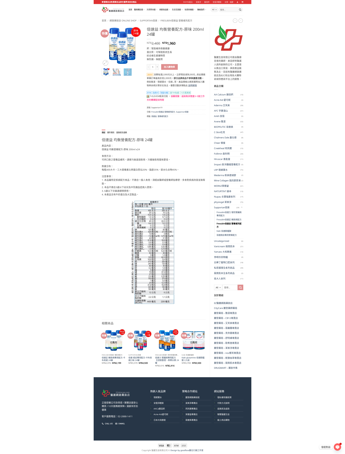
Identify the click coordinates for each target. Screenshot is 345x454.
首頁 (130, 9)
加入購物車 (169, 66)
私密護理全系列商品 (224, 267)
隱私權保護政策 (224, 397)
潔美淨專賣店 (191, 403)
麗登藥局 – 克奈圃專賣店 (226, 333)
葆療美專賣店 (191, 420)
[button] (237, 2)
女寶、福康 (229, 2)
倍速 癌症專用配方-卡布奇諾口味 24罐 (140, 359)
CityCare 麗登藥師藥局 (225, 308)
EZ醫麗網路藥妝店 (223, 303)
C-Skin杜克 (219, 132)
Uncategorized (221, 240)
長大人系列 (219, 278)
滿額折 (150, 74)
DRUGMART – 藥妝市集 (226, 367)
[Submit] (240, 9)
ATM (149, 92)
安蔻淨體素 (217, 2)
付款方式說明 (223, 403)
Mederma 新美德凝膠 (225, 175)
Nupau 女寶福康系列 (224, 196)
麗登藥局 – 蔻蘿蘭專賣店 (226, 328)
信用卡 (156, 92)
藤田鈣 (206, 2)
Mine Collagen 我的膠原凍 (227, 180)
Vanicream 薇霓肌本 (224, 246)
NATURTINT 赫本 (222, 191)
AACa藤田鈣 (159, 408)
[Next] (138, 46)
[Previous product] (241, 20)
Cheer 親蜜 (219, 142)
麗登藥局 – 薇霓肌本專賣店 (227, 362)
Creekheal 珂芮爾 (223, 148)
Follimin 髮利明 (222, 153)
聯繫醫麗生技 (223, 414)
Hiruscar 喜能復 (222, 159)
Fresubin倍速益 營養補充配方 (176, 20)
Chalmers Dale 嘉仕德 (225, 137)
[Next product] (235, 20)
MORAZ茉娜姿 (221, 185)
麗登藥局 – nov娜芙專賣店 (227, 352)
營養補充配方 (163, 116)
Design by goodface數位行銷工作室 (186, 450)
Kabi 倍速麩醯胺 (224, 231)
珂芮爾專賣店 (191, 408)
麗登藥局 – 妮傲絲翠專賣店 (227, 357)
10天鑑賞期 (185, 92)
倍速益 (154, 116)
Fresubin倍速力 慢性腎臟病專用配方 (229, 214)
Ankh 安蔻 (219, 116)
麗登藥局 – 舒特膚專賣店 (226, 337)
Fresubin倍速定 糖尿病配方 (229, 219)
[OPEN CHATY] (337, 447)
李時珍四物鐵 (221, 257)
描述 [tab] (103, 132)
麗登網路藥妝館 (192, 397)
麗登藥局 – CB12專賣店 (226, 318)
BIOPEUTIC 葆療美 (223, 126)
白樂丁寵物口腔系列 (224, 262)
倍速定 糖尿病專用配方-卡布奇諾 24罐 (113, 359)
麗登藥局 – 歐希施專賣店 (226, 342)
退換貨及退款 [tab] (121, 132)
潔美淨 (198, 2)
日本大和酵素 (160, 420)
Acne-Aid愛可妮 (161, 414)
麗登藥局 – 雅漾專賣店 (225, 313)
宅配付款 (164, 92)
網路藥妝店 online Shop (123, 20)
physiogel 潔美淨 (222, 202)
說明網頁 (192, 85)
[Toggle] (241, 207)
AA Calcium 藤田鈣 (223, 94)
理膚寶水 (158, 397)
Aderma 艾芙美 (222, 105)
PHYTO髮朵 (188, 2)
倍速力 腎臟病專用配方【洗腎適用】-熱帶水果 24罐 (167, 360)
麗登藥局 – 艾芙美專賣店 (226, 323)
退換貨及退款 (223, 408)
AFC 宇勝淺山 (221, 110)
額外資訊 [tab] (110, 132)
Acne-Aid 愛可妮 (222, 99)
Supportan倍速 (148, 20)
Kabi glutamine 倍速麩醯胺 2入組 (193, 359)
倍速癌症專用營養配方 (227, 235)
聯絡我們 (200, 9)
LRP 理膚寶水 (221, 169)
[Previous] (106, 46)
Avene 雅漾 (220, 121)
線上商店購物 (223, 420)
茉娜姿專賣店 (191, 414)
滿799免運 (174, 92)
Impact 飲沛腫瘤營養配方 (227, 164)
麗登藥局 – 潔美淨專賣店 (226, 347)
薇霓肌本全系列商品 (224, 273)
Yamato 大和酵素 (223, 251)
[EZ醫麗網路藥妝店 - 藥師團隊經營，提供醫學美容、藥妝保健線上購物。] (113, 9)
